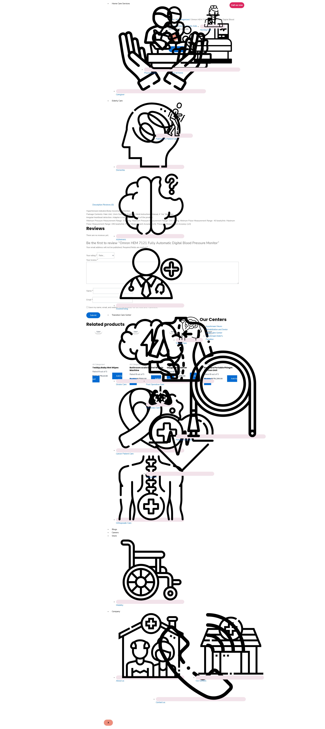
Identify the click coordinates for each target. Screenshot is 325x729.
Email (89, 299)
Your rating (91, 255)
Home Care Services (121, 3)
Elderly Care (117, 100)
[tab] (97, 204)
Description (97, 204)
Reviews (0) (108, 204)
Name (89, 290)
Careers (115, 532)
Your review (92, 260)
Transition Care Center (121, 315)
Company (116, 611)
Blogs (114, 529)
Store (114, 535)
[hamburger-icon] (226, 4)
